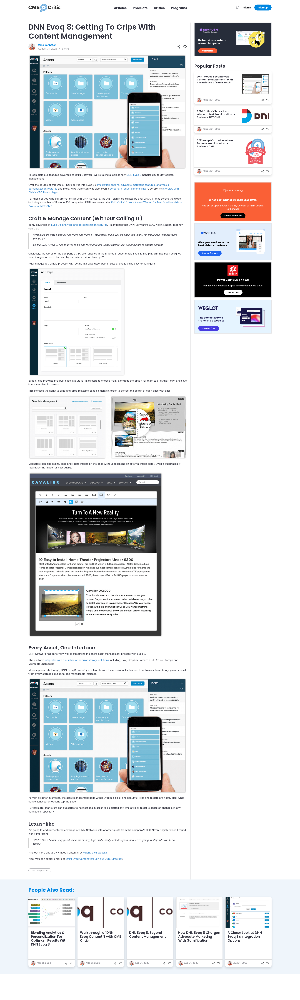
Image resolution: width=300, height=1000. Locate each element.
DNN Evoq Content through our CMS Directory (94, 858)
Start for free (208, 328)
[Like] (185, 47)
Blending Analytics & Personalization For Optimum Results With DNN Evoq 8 (49, 938)
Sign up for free (210, 253)
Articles (120, 8)
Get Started (207, 51)
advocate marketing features (138, 184)
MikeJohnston (47, 44)
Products (140, 8)
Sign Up (263, 7)
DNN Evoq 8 (133, 174)
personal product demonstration (129, 188)
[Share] (179, 47)
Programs (179, 8)
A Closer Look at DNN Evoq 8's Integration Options (245, 936)
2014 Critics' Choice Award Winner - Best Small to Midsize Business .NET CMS (216, 114)
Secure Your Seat (233, 215)
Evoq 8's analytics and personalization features (79, 224)
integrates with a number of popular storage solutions (77, 660)
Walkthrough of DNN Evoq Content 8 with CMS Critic (100, 936)
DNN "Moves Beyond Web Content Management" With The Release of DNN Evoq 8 (215, 79)
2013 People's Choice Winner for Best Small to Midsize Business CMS (215, 143)
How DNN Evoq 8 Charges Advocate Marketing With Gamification (199, 936)
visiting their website (95, 852)
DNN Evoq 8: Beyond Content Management (147, 934)
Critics (159, 8)
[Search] (237, 7)
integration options (108, 184)
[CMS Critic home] (45, 7)
